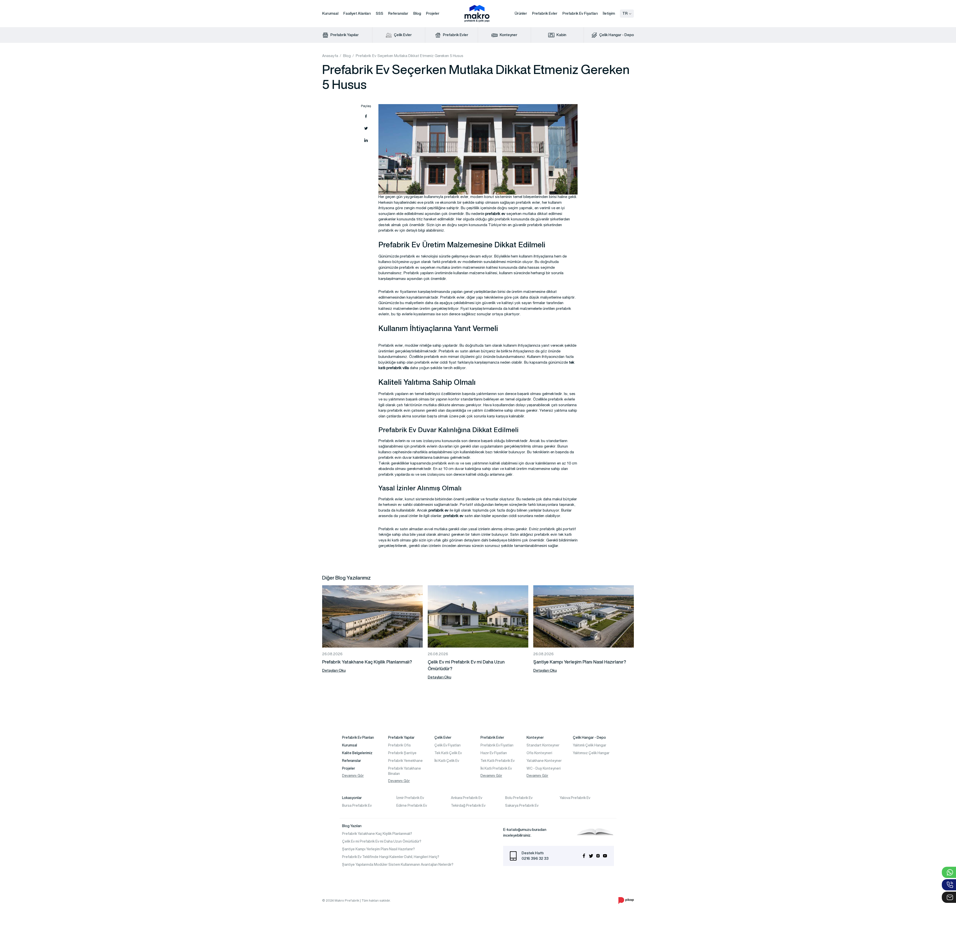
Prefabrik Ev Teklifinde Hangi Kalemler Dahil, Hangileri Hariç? (390, 857)
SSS (379, 13)
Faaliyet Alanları (357, 13)
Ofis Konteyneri (539, 753)
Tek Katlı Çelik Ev (448, 753)
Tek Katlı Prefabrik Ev (497, 760)
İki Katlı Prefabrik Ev (496, 768)
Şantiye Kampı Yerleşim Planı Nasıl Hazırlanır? (378, 849)
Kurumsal (330, 13)
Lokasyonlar (352, 797)
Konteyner (508, 35)
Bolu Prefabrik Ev (519, 797)
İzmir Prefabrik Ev (410, 797)
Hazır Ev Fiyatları (493, 753)
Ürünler (521, 13)
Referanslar (398, 13)
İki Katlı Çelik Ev (446, 760)
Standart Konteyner (543, 745)
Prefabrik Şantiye (402, 753)
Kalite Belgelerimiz (357, 753)
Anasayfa (330, 56)
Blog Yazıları (351, 826)
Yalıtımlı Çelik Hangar (589, 745)
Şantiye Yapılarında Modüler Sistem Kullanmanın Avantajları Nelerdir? (397, 864)
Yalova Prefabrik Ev (575, 797)
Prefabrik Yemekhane (405, 760)
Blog (417, 13)
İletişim (609, 13)
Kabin (561, 35)
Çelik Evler (402, 35)
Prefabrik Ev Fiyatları (580, 13)
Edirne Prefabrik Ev (411, 805)
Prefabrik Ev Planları (358, 737)
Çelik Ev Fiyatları (447, 745)
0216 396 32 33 (535, 858)
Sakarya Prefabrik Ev (521, 805)
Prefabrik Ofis (399, 745)
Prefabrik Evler (544, 13)
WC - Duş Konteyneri (544, 768)
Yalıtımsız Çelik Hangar (591, 753)
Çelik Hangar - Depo (616, 35)
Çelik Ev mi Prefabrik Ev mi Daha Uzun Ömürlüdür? (381, 841)
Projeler (432, 13)
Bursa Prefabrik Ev (357, 805)
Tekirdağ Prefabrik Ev (468, 805)
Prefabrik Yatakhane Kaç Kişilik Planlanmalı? (377, 833)
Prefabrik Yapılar (344, 35)
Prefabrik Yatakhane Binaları (404, 771)
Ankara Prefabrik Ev (466, 797)
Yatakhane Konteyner (544, 760)
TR (625, 13)
